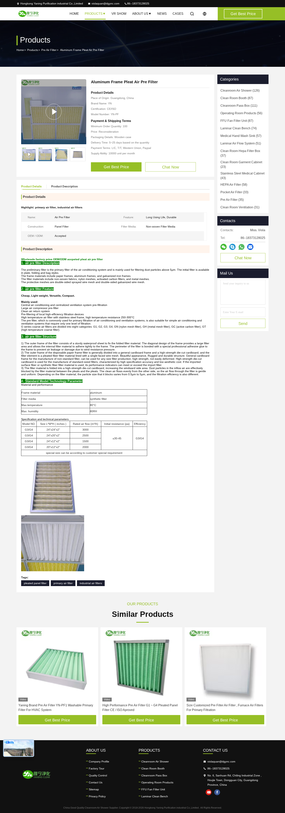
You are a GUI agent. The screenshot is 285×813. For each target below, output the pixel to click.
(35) (232, 199)
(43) (242, 176)
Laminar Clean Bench (154, 796)
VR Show (118, 13)
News (162, 13)
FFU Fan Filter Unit (153, 789)
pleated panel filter (35, 583)
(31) (239, 207)
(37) (240, 153)
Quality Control (98, 775)
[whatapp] (241, 247)
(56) (241, 113)
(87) (236, 98)
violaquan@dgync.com (105, 3)
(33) (234, 192)
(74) (238, 128)
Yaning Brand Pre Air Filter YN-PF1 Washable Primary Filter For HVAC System (55, 708)
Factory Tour (96, 768)
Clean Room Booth (153, 768)
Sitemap (94, 789)
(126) (240, 90)
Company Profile (99, 761)
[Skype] (232, 246)
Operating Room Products (157, 782)
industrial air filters (91, 583)
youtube (209, 792)
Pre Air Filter (48, 50)
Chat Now (243, 258)
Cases (178, 13)
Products (94, 13)
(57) (240, 135)
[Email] (250, 246)
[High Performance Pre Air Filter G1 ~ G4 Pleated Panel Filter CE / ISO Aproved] (141, 665)
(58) (233, 184)
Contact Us (95, 782)
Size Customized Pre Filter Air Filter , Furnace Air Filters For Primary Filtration (225, 708)
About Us (140, 13)
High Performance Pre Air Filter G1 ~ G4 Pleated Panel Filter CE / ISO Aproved (140, 708)
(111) (238, 105)
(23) (241, 164)
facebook (217, 792)
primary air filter (63, 583)
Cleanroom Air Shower (155, 761)
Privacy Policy (97, 796)
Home (74, 13)
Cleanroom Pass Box (154, 775)
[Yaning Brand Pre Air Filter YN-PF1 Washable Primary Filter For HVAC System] (57, 665)
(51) (240, 143)
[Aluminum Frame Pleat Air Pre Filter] (53, 111)
